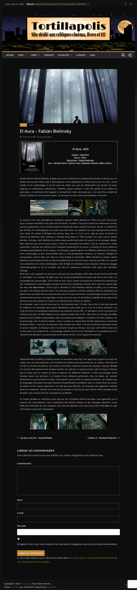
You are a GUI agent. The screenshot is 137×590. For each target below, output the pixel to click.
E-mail (21, 512)
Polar (31, 125)
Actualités (63, 55)
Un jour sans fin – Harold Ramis (36, 437)
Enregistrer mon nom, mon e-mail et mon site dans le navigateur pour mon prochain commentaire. (67, 544)
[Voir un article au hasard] (129, 55)
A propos (80, 55)
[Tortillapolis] (68, 15)
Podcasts (49, 55)
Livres (34, 55)
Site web (21, 525)
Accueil (10, 55)
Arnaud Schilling (45, 137)
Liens (92, 55)
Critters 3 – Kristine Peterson (102, 437)
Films (21, 55)
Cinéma (23, 125)
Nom (20, 500)
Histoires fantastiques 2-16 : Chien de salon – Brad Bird (60, 4)
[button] (25, 55)
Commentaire (25, 463)
